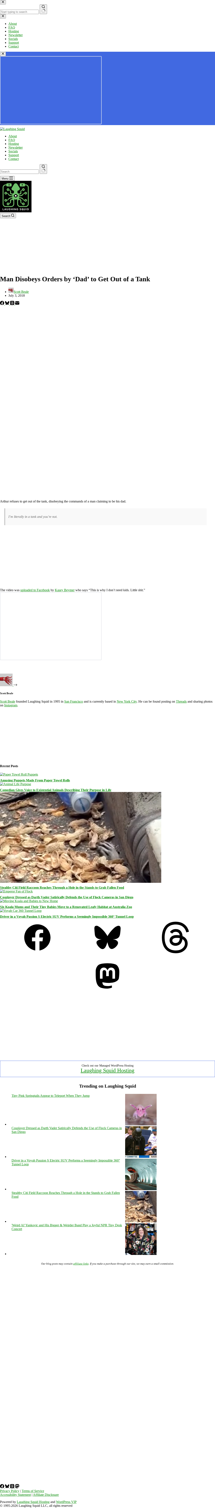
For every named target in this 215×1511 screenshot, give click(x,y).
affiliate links (81, 1263)
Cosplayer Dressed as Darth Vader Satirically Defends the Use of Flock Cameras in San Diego (66, 897)
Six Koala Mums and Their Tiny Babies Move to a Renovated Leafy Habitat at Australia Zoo (66, 907)
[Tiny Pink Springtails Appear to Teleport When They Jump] (141, 1124)
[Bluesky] (7, 304)
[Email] (17, 304)
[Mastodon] (107, 990)
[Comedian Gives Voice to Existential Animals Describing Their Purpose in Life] (15, 784)
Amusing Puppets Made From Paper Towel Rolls (35, 780)
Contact (13, 159)
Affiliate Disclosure (46, 1494)
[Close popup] (3, 54)
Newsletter (15, 147)
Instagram (10, 705)
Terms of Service (33, 1491)
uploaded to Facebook (35, 590)
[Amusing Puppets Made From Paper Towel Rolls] (19, 774)
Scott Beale (7, 701)
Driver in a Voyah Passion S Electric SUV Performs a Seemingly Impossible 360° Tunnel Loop (67, 916)
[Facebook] (2, 304)
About (12, 136)
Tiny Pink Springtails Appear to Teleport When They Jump (51, 1095)
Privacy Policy (9, 1491)
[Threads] (12, 304)
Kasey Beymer (65, 590)
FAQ (11, 140)
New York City (127, 701)
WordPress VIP (66, 1502)
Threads (181, 701)
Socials (13, 151)
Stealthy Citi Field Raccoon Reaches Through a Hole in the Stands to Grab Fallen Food (62, 887)
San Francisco (73, 701)
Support (13, 155)
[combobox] (19, 171)
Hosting (13, 143)
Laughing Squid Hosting (107, 1070)
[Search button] (43, 169)
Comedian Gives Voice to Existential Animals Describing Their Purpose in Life (55, 790)
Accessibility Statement (15, 1494)
